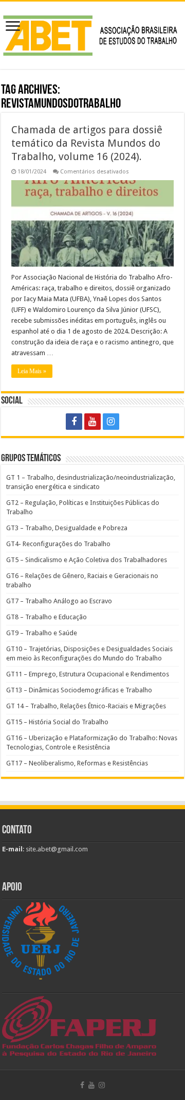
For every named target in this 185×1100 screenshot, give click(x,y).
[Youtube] (92, 421)
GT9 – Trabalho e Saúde (41, 633)
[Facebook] (74, 421)
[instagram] (111, 421)
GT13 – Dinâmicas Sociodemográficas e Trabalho (79, 690)
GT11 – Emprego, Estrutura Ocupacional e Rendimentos (87, 674)
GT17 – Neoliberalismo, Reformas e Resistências (77, 763)
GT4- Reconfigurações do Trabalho (58, 544)
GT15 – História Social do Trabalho (57, 722)
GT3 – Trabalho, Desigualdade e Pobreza (66, 528)
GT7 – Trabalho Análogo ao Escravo (59, 601)
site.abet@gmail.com (56, 849)
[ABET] (92, 33)
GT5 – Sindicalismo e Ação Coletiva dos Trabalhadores (86, 560)
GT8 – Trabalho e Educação (46, 617)
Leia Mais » (31, 371)
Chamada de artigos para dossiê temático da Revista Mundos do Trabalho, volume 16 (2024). (86, 143)
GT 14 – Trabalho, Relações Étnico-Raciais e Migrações (86, 706)
